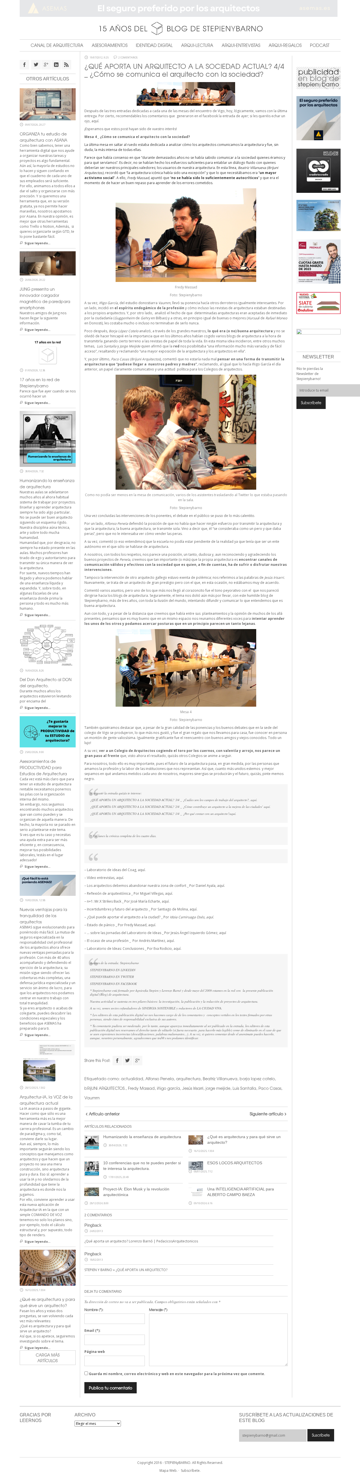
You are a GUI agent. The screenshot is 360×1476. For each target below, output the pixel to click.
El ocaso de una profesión (108, 940)
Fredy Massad (141, 1088)
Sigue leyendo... (37, 243)
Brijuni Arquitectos (145, 359)
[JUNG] (318, 170)
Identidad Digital (154, 45)
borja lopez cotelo (257, 1078)
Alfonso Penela (159, 1078)
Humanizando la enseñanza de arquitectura (142, 1136)
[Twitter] (127, 1060)
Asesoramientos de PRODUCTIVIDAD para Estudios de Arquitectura (43, 767)
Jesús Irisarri (192, 1088)
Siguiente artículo (266, 1113)
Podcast (319, 45)
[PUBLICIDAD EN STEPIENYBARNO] (318, 77)
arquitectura (188, 1078)
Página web (94, 1351)
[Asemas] (180, 8)
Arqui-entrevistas (241, 45)
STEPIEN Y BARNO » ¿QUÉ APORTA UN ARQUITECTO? (125, 1269)
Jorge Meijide (130, 346)
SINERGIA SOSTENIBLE (159, 1008)
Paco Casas (269, 1088)
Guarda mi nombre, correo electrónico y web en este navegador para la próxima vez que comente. (177, 1373)
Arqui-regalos (285, 45)
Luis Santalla (106, 346)
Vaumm (164, 302)
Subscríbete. (191, 1470)
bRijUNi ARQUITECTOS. (105, 1088)
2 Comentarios (128, 57)
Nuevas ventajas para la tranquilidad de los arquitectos (43, 916)
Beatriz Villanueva (220, 1078)
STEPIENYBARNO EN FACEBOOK (113, 984)
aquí (222, 932)
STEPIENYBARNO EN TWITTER (112, 977)
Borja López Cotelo (123, 331)
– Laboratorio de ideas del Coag (110, 869)
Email (92, 1330)
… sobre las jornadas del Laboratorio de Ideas (124, 932)
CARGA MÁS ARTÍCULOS (48, 1357)
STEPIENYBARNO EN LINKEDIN (113, 970)
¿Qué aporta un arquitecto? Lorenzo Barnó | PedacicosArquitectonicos (141, 1241)
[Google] (137, 1060)
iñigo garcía (168, 1088)
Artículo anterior (104, 1113)
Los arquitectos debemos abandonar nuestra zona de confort (136, 885)
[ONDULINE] (318, 303)
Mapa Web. (168, 1470)
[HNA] (318, 261)
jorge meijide (218, 1088)
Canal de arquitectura (57, 45)
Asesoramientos (109, 45)
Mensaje (158, 1309)
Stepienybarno (129, 963)
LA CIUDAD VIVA (209, 1008)
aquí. (95, 121)
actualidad (132, 1078)
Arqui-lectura (197, 45)
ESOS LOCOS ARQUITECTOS (234, 1163)
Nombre (93, 1309)
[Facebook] (117, 1060)
